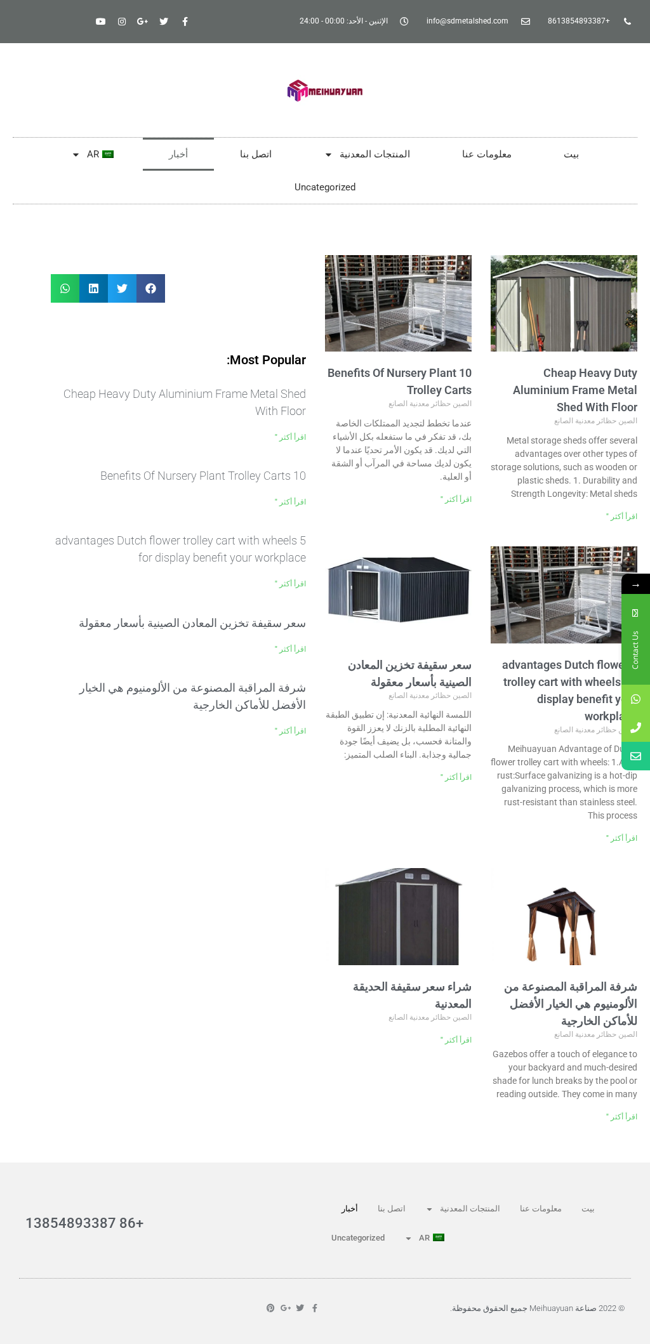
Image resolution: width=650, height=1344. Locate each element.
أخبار (178, 154)
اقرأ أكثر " (621, 516)
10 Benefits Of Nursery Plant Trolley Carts (203, 475)
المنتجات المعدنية (375, 154)
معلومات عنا (487, 154)
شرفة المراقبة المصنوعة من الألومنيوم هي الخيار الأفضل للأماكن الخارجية (570, 1003)
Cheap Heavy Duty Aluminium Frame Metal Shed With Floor (575, 390)
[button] (150, 288)
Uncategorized (325, 187)
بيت (571, 154)
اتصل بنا (256, 154)
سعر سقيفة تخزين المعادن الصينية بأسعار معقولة (192, 622)
